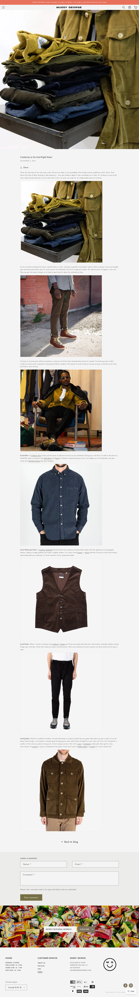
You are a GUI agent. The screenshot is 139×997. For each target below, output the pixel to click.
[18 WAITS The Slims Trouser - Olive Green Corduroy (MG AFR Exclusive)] (61, 357)
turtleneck (87, 744)
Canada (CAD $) (15, 987)
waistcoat (49, 550)
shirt (39, 455)
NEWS (40, 972)
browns (79, 552)
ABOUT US (41, 963)
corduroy (34, 455)
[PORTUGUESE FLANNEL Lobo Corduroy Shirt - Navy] (61, 545)
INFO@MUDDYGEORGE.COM (80, 970)
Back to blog (71, 842)
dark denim (48, 458)
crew (79, 744)
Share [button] (25, 167)
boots (57, 458)
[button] (3, 7)
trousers (62, 644)
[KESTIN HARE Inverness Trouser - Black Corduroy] (61, 734)
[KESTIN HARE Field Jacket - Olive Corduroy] (61, 831)
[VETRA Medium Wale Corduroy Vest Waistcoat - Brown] (61, 640)
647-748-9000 (75, 968)
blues (87, 552)
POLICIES (41, 966)
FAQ (39, 969)
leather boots (82, 746)
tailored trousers (34, 461)
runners (92, 746)
